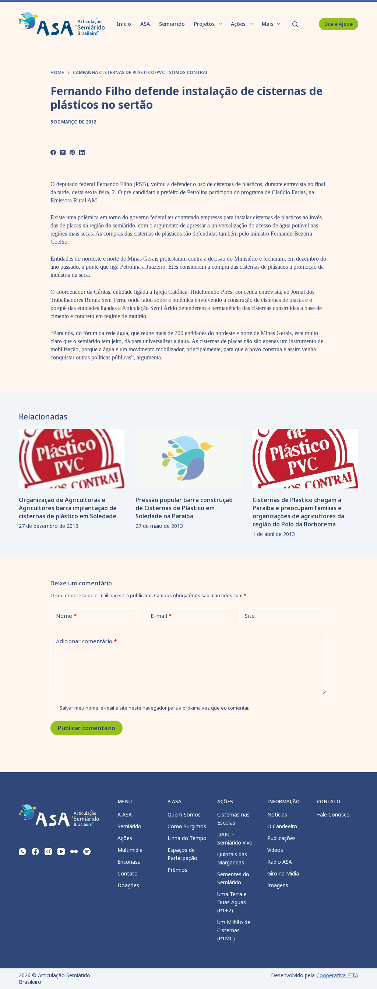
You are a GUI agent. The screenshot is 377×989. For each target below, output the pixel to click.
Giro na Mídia (283, 873)
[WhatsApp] (22, 851)
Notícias (277, 814)
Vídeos (275, 849)
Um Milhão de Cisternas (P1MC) (233, 930)
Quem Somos (184, 814)
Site (250, 615)
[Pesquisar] (295, 24)
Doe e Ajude (338, 24)
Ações (238, 23)
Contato (127, 873)
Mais (268, 23)
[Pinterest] (72, 152)
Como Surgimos (187, 826)
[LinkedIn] (82, 152)
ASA (145, 23)
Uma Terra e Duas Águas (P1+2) (232, 902)
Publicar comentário (86, 728)
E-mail (161, 615)
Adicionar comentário (86, 641)
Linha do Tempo (187, 838)
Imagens (277, 885)
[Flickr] (74, 851)
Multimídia (129, 849)
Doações (128, 885)
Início (124, 23)
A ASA (124, 814)
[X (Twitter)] (63, 152)
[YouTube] (61, 851)
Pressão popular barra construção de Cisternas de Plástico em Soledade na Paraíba (184, 508)
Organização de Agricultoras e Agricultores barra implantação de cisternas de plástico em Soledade (68, 508)
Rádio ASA (279, 861)
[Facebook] (53, 152)
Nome (66, 615)
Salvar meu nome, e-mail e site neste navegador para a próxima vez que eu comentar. (154, 707)
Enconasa (129, 861)
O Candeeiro (282, 826)
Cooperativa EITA (337, 975)
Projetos (204, 23)
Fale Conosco (333, 814)
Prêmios (177, 869)
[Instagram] (48, 851)
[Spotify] (87, 851)
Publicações (281, 838)
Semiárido (172, 23)
